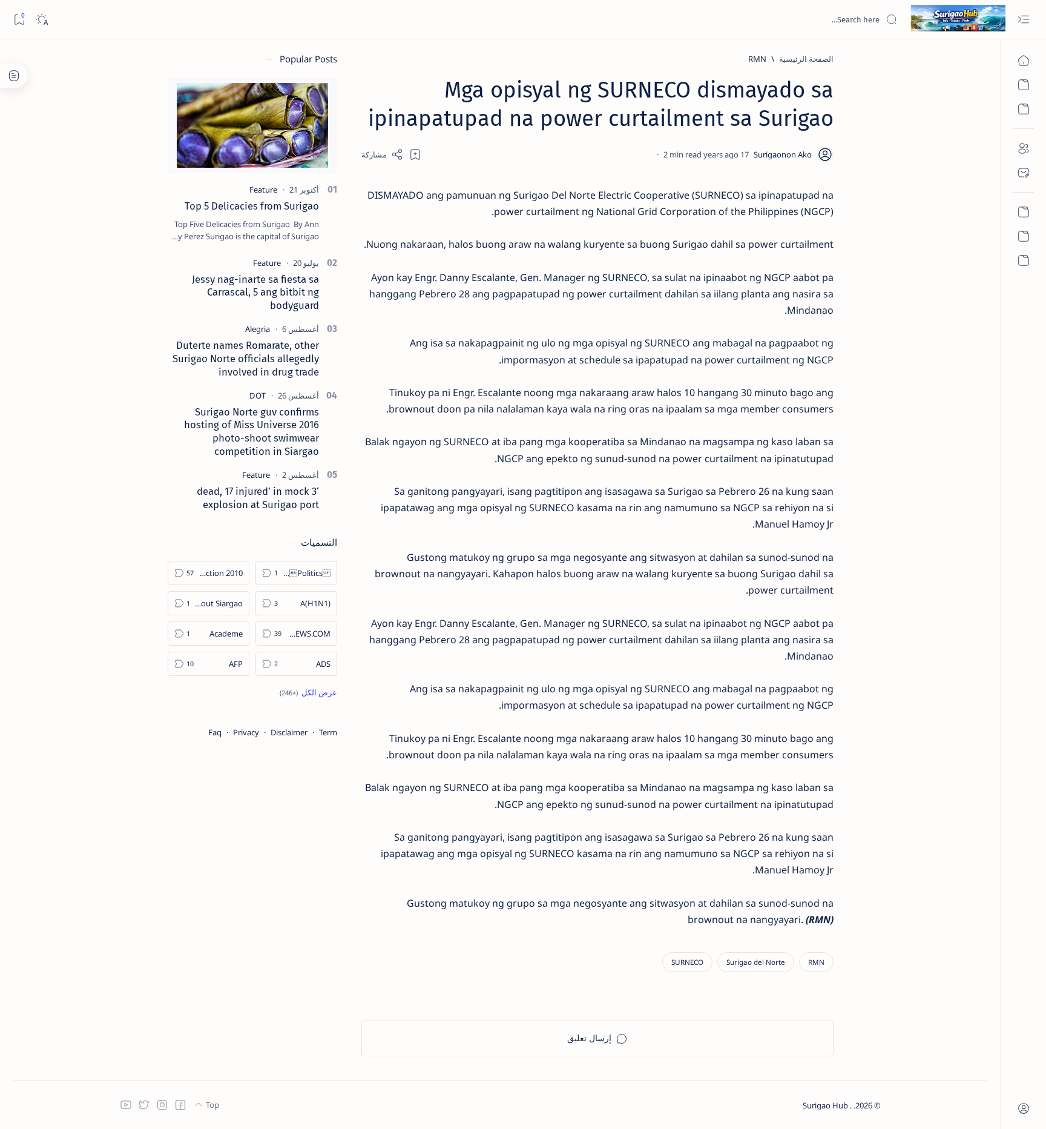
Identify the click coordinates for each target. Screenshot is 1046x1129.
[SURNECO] (687, 962)
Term (328, 732)
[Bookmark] (19, 19)
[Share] (382, 154)
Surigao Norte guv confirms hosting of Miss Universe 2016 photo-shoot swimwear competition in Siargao (251, 431)
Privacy (246, 732)
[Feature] (263, 189)
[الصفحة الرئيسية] (1023, 60)
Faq (215, 732)
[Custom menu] (1023, 212)
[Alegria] (257, 329)
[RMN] (816, 962)
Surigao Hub (826, 1105)
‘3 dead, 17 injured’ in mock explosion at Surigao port (258, 498)
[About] (1023, 148)
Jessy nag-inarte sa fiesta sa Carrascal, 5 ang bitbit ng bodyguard (255, 292)
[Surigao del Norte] (755, 962)
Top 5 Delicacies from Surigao (252, 206)
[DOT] (257, 395)
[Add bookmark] (415, 154)
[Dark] (41, 19)
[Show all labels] (308, 692)
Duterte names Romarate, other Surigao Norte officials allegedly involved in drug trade (246, 358)
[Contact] (1023, 173)
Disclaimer (289, 732)
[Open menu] (1023, 19)
